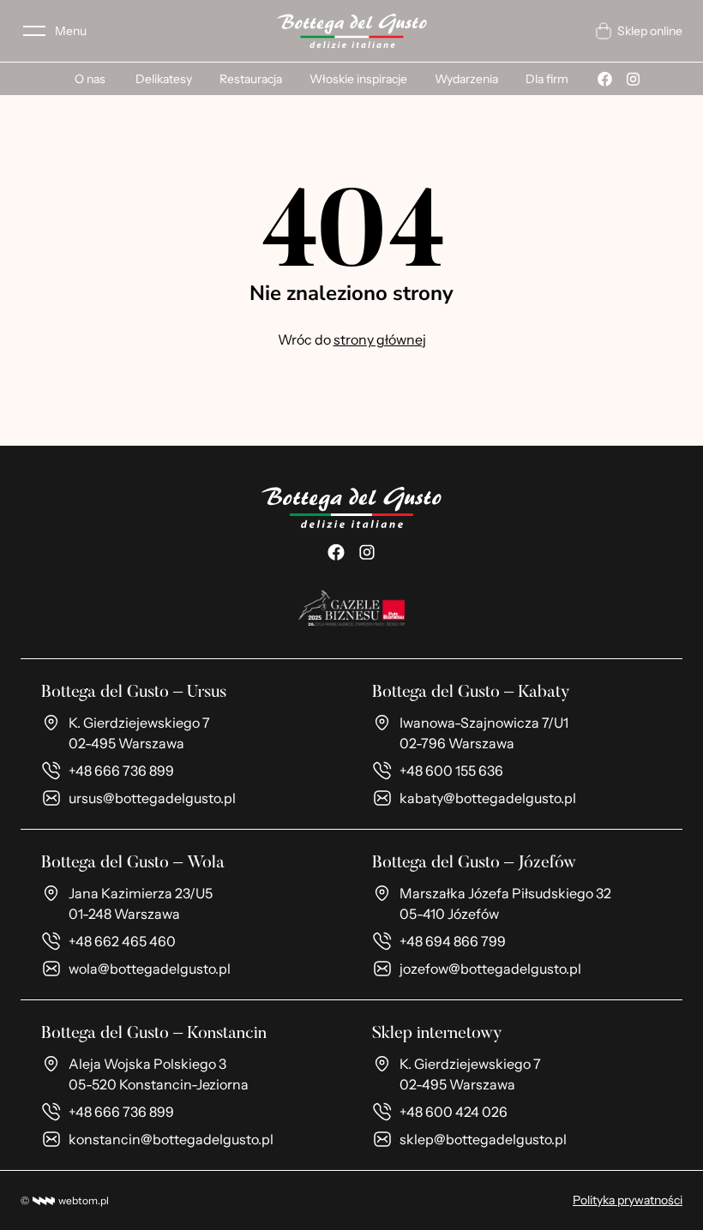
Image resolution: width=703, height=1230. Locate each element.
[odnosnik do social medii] (605, 78)
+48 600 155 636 (451, 770)
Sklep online (649, 31)
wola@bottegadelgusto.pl (150, 968)
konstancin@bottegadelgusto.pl (171, 1139)
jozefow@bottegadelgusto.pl (490, 968)
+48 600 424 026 (454, 1111)
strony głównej (379, 339)
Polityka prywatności (627, 1200)
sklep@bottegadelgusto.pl (483, 1139)
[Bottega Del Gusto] (352, 31)
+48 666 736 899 (121, 770)
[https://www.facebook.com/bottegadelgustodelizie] (336, 552)
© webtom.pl (65, 1200)
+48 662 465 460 (122, 941)
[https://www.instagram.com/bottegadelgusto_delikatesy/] (367, 552)
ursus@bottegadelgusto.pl (152, 798)
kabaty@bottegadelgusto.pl (488, 798)
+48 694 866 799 (453, 941)
